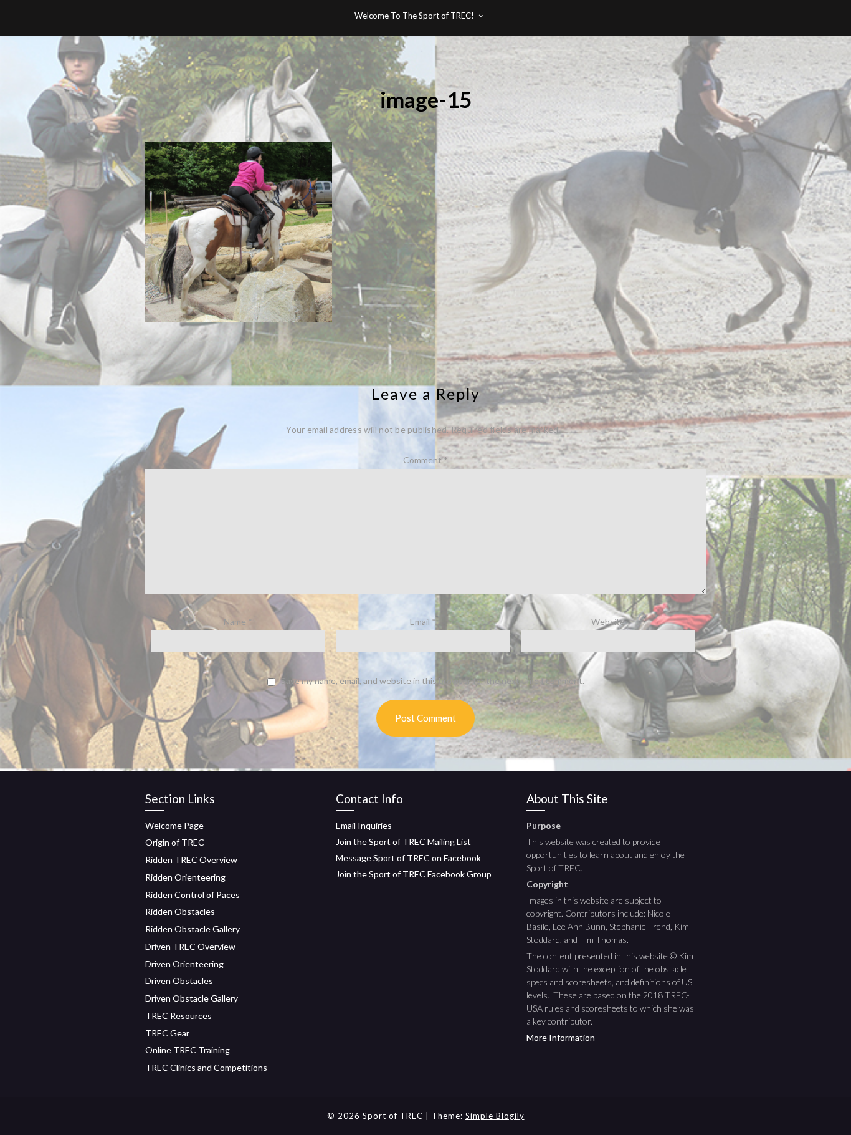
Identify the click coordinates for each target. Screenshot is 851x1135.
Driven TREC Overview (190, 946)
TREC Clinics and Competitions (206, 1067)
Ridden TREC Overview (191, 859)
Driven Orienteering (184, 964)
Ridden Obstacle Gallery (192, 929)
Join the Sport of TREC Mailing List (403, 841)
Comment (425, 460)
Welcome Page (174, 825)
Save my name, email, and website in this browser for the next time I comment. (432, 681)
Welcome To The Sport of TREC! (414, 16)
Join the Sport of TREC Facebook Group (414, 874)
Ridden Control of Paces (192, 894)
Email (423, 621)
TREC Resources (178, 1015)
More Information (560, 1037)
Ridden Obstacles (180, 911)
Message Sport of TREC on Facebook (408, 857)
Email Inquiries (364, 825)
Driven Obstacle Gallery (191, 998)
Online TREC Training (187, 1050)
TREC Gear (167, 1033)
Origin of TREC (174, 842)
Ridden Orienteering (185, 877)
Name (238, 621)
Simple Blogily (495, 1116)
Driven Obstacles (179, 980)
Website (608, 621)
